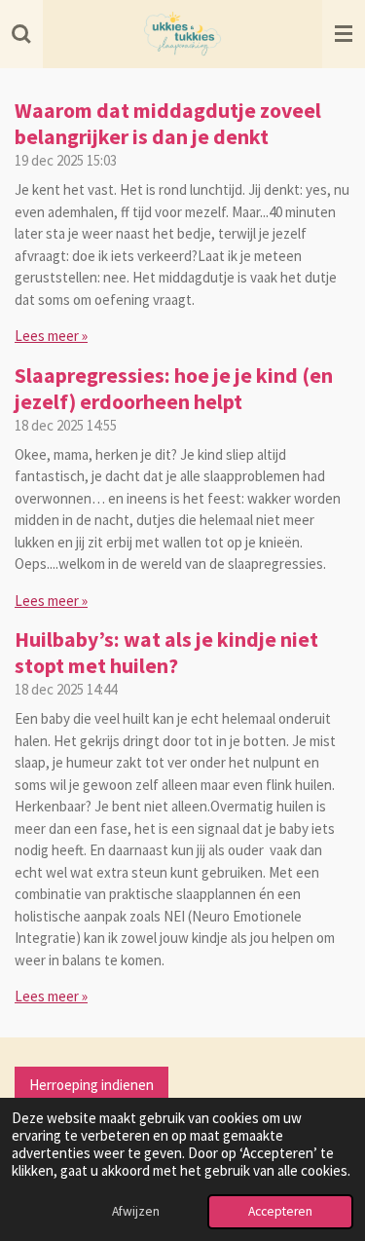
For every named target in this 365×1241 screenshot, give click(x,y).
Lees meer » (51, 335)
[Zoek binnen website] (21, 34)
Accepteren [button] (280, 1211)
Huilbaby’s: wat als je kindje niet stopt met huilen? (166, 652)
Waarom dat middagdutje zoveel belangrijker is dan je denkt (168, 123)
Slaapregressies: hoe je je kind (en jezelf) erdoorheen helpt (174, 388)
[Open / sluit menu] (343, 34)
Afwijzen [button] (136, 1211)
